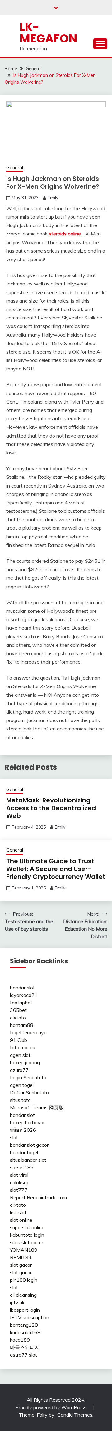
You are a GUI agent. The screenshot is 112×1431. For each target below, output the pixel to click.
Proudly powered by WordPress (51, 1407)
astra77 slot (23, 1355)
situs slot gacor (26, 1242)
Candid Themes (74, 1415)
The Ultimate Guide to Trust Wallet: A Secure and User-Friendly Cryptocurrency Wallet (55, 869)
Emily (53, 198)
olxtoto (18, 1017)
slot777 (18, 1190)
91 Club (18, 1040)
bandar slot (22, 987)
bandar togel (24, 1152)
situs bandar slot (28, 1160)
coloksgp (20, 1182)
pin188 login (23, 1280)
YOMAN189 (23, 1250)
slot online (21, 1220)
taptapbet (21, 1002)
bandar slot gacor (29, 1145)
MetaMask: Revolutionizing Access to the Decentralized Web (51, 808)
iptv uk (17, 1302)
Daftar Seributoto (29, 1092)
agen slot (20, 1055)
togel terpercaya (28, 1032)
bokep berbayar (27, 1122)
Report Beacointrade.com (38, 1197)
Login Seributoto (28, 1077)
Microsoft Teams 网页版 (37, 1107)
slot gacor (21, 1265)
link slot (18, 1212)
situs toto (20, 1100)
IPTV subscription (29, 1317)
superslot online (27, 1227)
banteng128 (24, 1325)
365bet (18, 1010)
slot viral (19, 1175)
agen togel (22, 1085)
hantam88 (21, 1025)
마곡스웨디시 (25, 1347)
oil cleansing (23, 1295)
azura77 (19, 1070)
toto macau (22, 1047)
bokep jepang (25, 1062)
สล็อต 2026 (23, 1130)
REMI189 (20, 1257)
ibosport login (25, 1310)
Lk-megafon (48, 33)
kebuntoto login (27, 1235)
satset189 (22, 1167)
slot (14, 1137)
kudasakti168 (25, 1332)
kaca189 (20, 1340)
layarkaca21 (24, 995)
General (14, 168)
